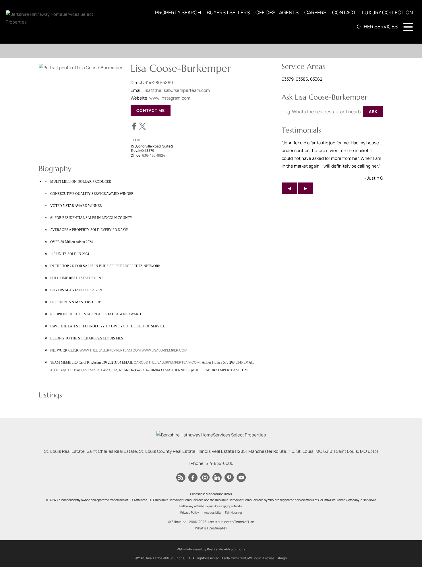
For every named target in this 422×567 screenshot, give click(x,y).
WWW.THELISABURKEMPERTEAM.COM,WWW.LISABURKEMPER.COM (133, 350)
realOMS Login (250, 558)
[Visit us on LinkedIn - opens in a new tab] (217, 477)
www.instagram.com (169, 98)
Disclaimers (229, 558)
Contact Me (150, 110)
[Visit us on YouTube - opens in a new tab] (241, 477)
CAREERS (315, 12)
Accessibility (213, 512)
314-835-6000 (219, 463)
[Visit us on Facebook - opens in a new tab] (192, 477)
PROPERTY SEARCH (178, 12)
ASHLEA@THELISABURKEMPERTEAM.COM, (84, 370)
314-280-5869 (159, 82)
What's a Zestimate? (211, 528)
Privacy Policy (189, 512)
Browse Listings (275, 558)
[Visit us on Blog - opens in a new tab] (180, 477)
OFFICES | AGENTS (277, 12)
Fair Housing (233, 512)
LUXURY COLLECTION (387, 12)
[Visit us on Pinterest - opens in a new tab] (229, 477)
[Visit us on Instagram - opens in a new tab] (205, 477)
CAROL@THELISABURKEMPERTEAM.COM (167, 362)
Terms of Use (244, 521)
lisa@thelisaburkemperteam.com (177, 90)
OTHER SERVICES (377, 26)
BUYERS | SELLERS (228, 12)
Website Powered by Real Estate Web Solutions (211, 549)
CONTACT (344, 12)
